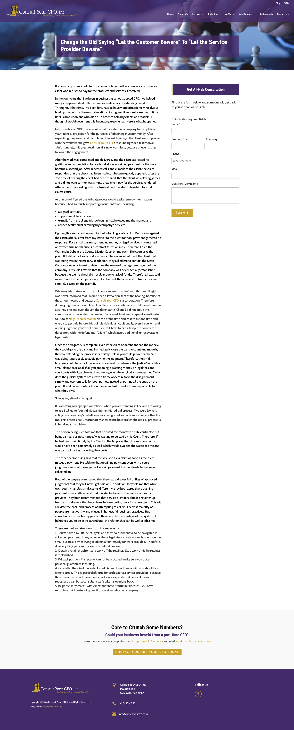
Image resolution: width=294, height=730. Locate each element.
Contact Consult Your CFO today (147, 652)
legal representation (83, 319)
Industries (213, 14)
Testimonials (266, 14)
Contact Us (283, 14)
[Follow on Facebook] (198, 694)
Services (196, 14)
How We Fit (228, 14)
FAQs (286, 3)
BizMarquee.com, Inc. (51, 706)
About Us (183, 14)
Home (170, 14)
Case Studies (245, 14)
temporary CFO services (147, 641)
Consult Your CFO (101, 143)
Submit (182, 213)
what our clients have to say (193, 641)
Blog (278, 3)
